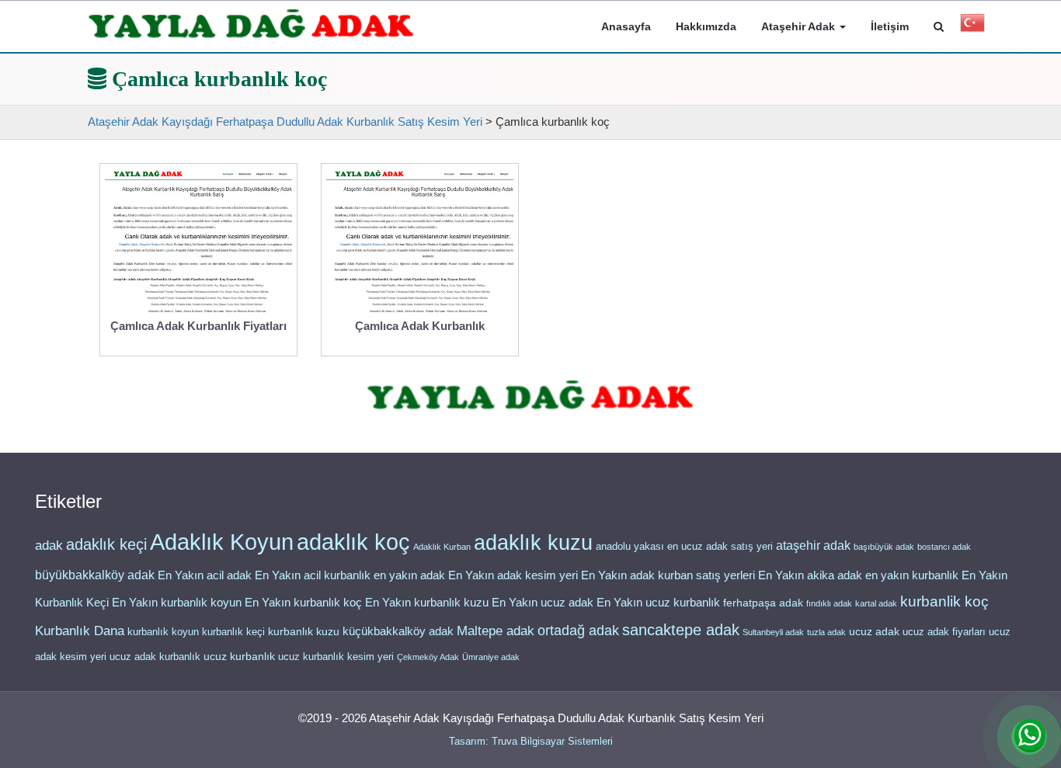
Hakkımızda (706, 26)
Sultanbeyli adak (773, 632)
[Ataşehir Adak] (530, 395)
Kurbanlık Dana (79, 631)
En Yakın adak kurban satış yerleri (668, 575)
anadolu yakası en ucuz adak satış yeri (684, 546)
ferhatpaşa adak (763, 603)
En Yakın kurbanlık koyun (177, 602)
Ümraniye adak (491, 657)
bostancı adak (944, 546)
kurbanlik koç (944, 601)
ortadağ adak (578, 630)
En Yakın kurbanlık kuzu (427, 602)
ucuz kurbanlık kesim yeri (336, 656)
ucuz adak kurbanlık (155, 656)
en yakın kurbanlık (911, 575)
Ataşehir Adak (799, 26)
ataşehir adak (813, 545)
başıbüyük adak (884, 546)
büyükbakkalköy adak (95, 575)
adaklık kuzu (533, 542)
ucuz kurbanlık (239, 656)
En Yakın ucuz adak (542, 602)
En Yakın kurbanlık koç (303, 602)
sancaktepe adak (680, 629)
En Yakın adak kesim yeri (513, 575)
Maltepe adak (495, 630)
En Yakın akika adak (810, 575)
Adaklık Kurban (442, 546)
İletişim (890, 26)
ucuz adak (874, 632)
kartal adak (876, 603)
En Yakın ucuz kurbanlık (658, 602)
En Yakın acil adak (205, 575)
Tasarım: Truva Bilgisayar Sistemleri (531, 741)
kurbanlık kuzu (303, 632)
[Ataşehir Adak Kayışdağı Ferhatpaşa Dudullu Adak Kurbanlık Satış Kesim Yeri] (251, 24)
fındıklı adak (829, 603)
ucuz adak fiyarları (944, 632)
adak (49, 545)
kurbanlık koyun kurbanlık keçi (196, 632)
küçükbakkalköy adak (398, 631)
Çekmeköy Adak (428, 657)
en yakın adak (409, 575)
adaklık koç (353, 542)
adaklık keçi (106, 544)
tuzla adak (826, 632)
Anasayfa (626, 26)
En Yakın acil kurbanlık (312, 575)
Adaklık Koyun (222, 541)
